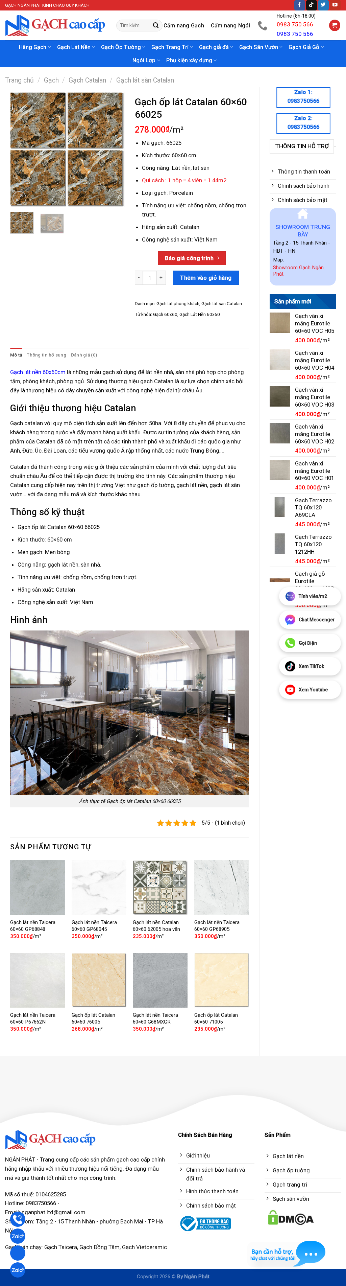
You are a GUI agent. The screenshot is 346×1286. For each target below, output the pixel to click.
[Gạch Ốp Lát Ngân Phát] (55, 25)
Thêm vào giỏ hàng (206, 277)
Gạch (51, 80)
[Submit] (156, 25)
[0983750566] (263, 25)
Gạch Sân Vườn (258, 47)
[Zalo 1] (17, 1236)
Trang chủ (19, 80)
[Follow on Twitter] (323, 5)
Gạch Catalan (87, 80)
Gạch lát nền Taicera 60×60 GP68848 (32, 925)
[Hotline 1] (17, 1219)
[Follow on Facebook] (299, 5)
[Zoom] (19, 198)
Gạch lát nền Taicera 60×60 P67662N (32, 1018)
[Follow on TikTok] (311, 5)
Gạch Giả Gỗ (304, 47)
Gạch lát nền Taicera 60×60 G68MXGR (155, 1018)
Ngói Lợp (143, 60)
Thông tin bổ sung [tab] (46, 355)
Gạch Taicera (60, 1247)
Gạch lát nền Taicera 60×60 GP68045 (94, 925)
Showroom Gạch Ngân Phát (298, 271)
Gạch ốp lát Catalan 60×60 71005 (216, 1018)
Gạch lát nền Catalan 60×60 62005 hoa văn (156, 925)
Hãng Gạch (32, 47)
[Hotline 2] (17, 1253)
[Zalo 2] (17, 1270)
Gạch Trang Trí (170, 47)
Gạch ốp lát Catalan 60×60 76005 (93, 1018)
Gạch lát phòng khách (177, 303)
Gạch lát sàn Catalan (145, 80)
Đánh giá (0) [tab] (84, 355)
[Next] (114, 149)
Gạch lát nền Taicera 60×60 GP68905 (217, 925)
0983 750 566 (295, 24)
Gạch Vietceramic (144, 1247)
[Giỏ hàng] (335, 25)
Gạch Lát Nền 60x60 (199, 314)
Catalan (189, 227)
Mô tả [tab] (16, 355)
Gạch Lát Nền (74, 47)
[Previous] (21, 149)
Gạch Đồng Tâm (99, 1247)
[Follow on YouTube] (335, 5)
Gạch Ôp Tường (121, 47)
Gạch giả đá (214, 47)
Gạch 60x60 (165, 314)
